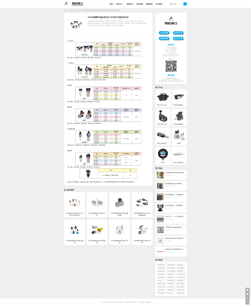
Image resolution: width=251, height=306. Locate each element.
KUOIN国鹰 (86, 10)
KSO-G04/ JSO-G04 (163, 105)
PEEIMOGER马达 (180, 293)
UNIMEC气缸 (180, 290)
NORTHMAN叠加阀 (161, 274)
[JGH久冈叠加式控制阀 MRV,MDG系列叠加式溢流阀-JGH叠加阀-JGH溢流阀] (163, 135)
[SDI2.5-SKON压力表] (163, 154)
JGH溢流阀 (180, 280)
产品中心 (119, 4)
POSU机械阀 (180, 283)
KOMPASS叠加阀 (180, 268)
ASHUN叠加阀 (171, 271)
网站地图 (147, 302)
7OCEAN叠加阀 (161, 293)
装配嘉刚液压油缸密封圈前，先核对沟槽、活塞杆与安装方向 (183, 183)
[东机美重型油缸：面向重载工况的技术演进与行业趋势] (160, 207)
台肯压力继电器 (161, 287)
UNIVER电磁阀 (161, 268)
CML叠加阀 (170, 290)
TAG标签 (141, 302)
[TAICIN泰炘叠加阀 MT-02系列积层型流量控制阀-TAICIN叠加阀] (179, 97)
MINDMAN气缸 (161, 271)
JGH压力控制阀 (170, 274)
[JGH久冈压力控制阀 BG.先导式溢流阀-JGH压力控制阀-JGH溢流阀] (163, 116)
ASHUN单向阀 (181, 277)
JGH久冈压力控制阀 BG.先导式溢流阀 (168, 124)
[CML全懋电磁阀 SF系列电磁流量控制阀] (179, 116)
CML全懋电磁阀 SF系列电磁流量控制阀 (185, 124)
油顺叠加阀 (180, 271)
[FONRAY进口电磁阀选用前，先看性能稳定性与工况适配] (160, 229)
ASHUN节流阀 (161, 283)
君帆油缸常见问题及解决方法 (174, 249)
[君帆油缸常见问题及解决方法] (160, 251)
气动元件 (78, 10)
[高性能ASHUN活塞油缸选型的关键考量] (160, 175)
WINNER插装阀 (161, 265)
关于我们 (159, 4)
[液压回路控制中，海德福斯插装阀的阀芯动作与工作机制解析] (160, 197)
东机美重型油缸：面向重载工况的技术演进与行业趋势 (181, 205)
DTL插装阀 (180, 265)
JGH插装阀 (161, 277)
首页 (111, 4)
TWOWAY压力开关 (171, 281)
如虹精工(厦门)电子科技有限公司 (91, 182)
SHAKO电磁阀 (171, 268)
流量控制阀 (170, 277)
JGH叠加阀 (170, 283)
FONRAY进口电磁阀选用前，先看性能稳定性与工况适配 (182, 227)
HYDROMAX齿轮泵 (161, 290)
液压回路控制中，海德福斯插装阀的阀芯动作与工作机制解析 (183, 194)
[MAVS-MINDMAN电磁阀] (179, 135)
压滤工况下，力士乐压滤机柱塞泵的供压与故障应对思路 (182, 216)
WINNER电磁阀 (171, 265)
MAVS (179, 143)
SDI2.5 (163, 162)
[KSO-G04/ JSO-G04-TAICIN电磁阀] (163, 97)
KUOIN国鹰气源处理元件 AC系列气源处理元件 (119, 182)
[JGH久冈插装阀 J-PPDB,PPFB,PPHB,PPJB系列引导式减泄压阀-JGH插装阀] (179, 154)
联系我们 (149, 4)
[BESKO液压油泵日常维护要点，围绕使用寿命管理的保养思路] (160, 240)
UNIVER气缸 (170, 286)
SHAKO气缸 (180, 274)
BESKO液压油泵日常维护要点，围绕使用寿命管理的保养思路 (184, 238)
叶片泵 (159, 280)
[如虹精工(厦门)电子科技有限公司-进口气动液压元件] (75, 4)
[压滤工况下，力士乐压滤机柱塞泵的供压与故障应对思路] (160, 218)
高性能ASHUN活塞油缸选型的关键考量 (177, 173)
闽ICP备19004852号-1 (131, 302)
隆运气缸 (169, 293)
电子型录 (139, 4)
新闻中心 (130, 4)
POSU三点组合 (180, 287)
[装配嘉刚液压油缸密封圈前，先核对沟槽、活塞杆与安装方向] (160, 186)
